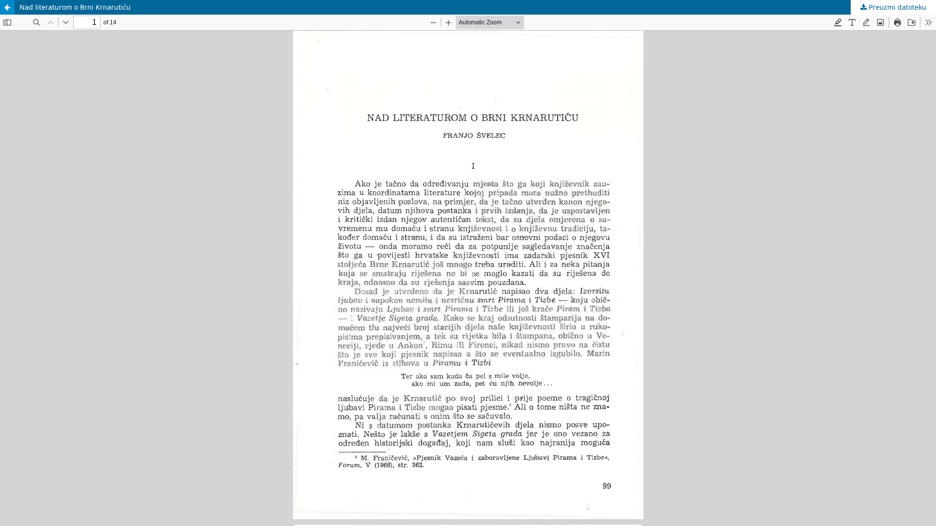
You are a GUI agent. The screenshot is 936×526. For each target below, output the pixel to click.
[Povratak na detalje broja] (7, 7)
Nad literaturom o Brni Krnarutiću (75, 7)
